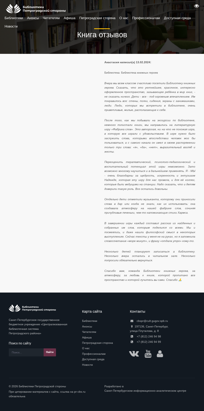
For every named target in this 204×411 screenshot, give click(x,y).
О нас (86, 348)
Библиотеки (89, 320)
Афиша (87, 337)
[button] (196, 7)
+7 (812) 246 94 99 (148, 341)
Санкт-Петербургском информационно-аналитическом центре (145, 390)
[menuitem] (103, 321)
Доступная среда (93, 359)
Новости (87, 364)
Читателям (89, 331)
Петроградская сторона (97, 342)
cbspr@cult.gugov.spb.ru (152, 320)
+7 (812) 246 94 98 (148, 336)
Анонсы (87, 326)
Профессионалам (94, 353)
